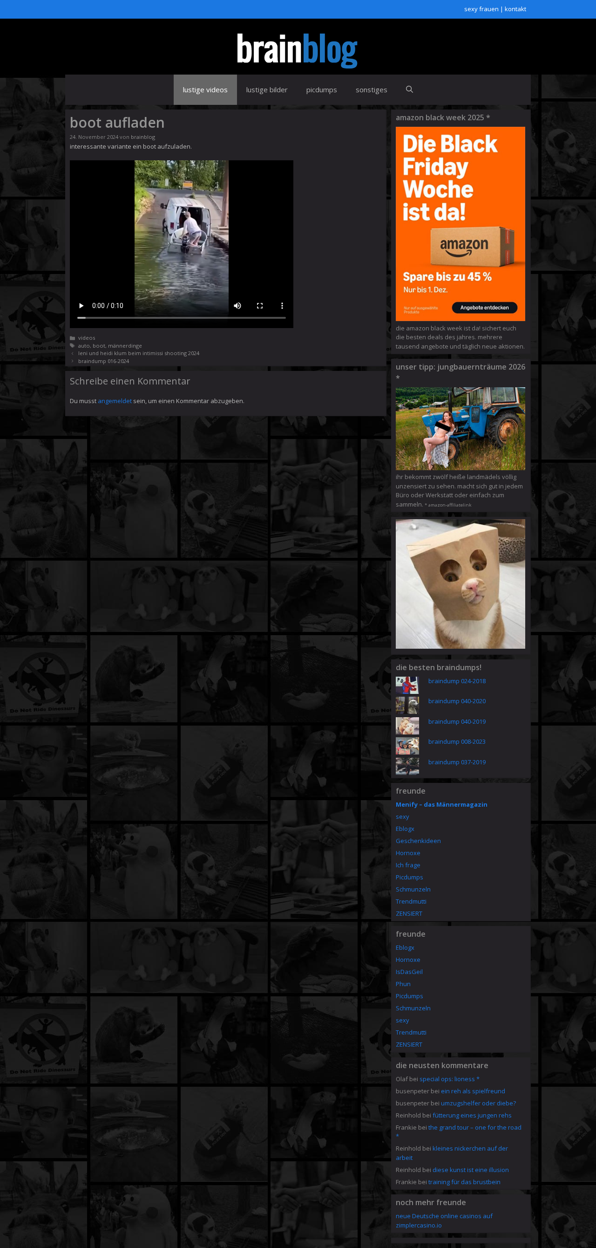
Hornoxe (408, 853)
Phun (403, 984)
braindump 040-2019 (457, 721)
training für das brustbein (464, 1182)
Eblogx (405, 828)
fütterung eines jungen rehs (472, 1115)
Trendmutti (411, 901)
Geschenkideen (418, 841)
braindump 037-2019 (457, 762)
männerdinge (125, 345)
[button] (409, 90)
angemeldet (115, 401)
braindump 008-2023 (457, 741)
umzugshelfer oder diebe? (478, 1103)
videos (86, 337)
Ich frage (408, 865)
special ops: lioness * (450, 1079)
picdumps (321, 89)
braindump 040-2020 (457, 701)
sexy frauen (481, 9)
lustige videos (205, 89)
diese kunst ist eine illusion (471, 1170)
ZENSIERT (409, 913)
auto (84, 345)
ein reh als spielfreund (473, 1091)
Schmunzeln (413, 889)
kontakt (515, 9)
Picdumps (409, 877)
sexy (402, 816)
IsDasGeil (409, 971)
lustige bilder (267, 89)
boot (99, 345)
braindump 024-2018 (457, 681)
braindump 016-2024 (103, 360)
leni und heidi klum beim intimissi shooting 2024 (138, 353)
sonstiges (371, 89)
